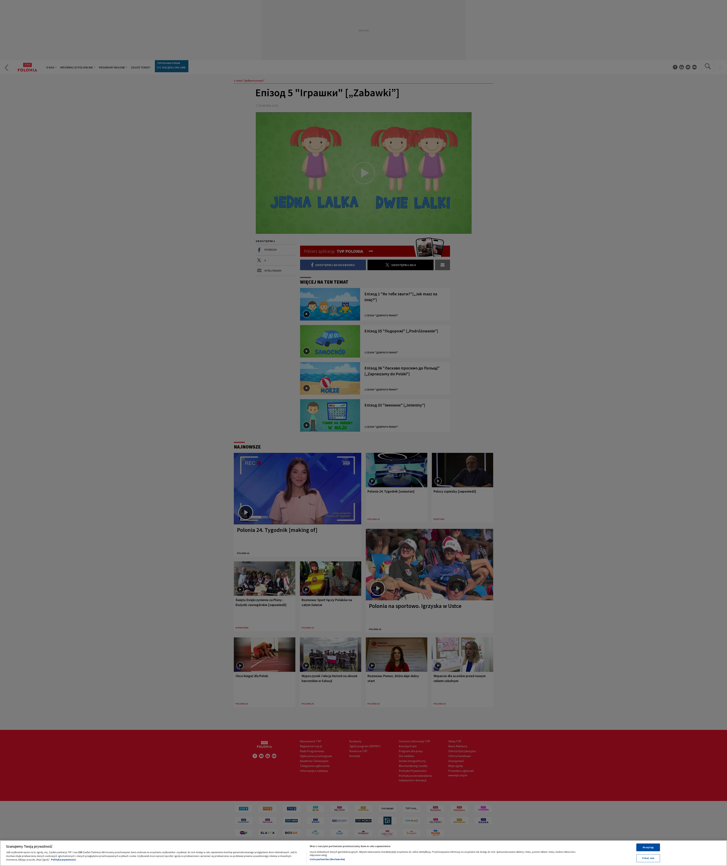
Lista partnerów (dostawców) (327, 859)
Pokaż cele (648, 858)
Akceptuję (648, 847)
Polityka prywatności (63, 859)
